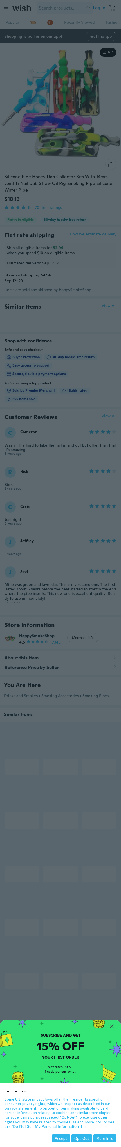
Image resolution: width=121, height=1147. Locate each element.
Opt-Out (81, 1138)
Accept (61, 1138)
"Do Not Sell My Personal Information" (46, 1126)
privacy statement (20, 1108)
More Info (104, 1138)
